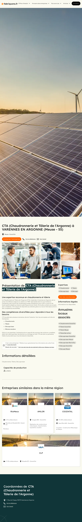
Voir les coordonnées (67, 297)
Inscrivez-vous (14, 246)
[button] (24, 3)
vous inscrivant (11, 344)
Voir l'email (43, 239)
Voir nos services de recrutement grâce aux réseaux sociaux (36, 347)
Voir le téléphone (30, 239)
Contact (76, 3)
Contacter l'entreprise (11, 239)
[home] (10, 4)
